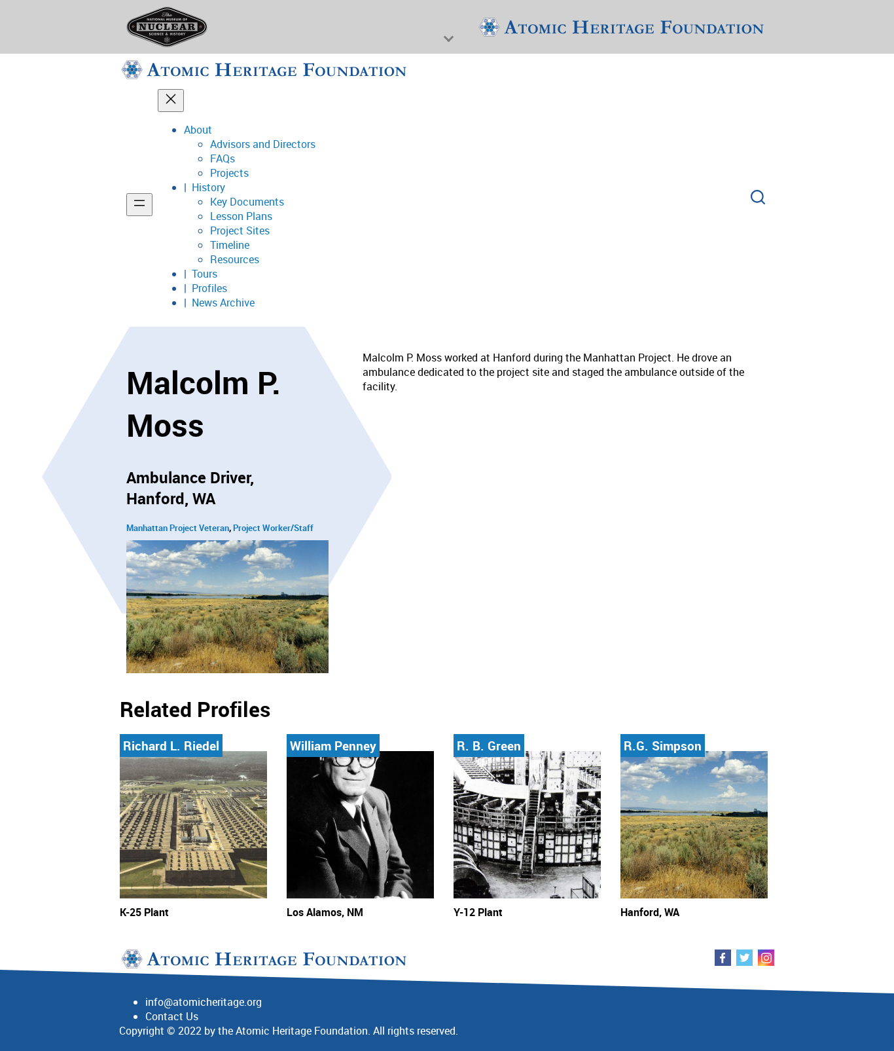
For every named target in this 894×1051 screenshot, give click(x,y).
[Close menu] (171, 100)
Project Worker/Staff (273, 528)
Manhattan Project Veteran (177, 528)
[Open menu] (139, 204)
